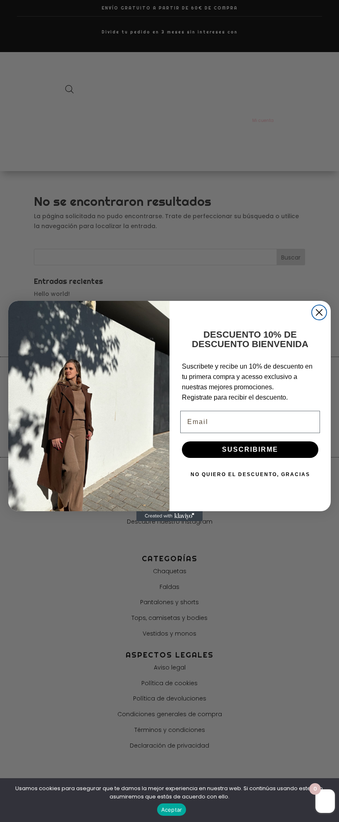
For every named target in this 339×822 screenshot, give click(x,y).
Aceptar (171, 809)
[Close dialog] (319, 312)
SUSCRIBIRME (250, 449)
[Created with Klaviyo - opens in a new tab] (169, 516)
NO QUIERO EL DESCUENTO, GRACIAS (250, 474)
